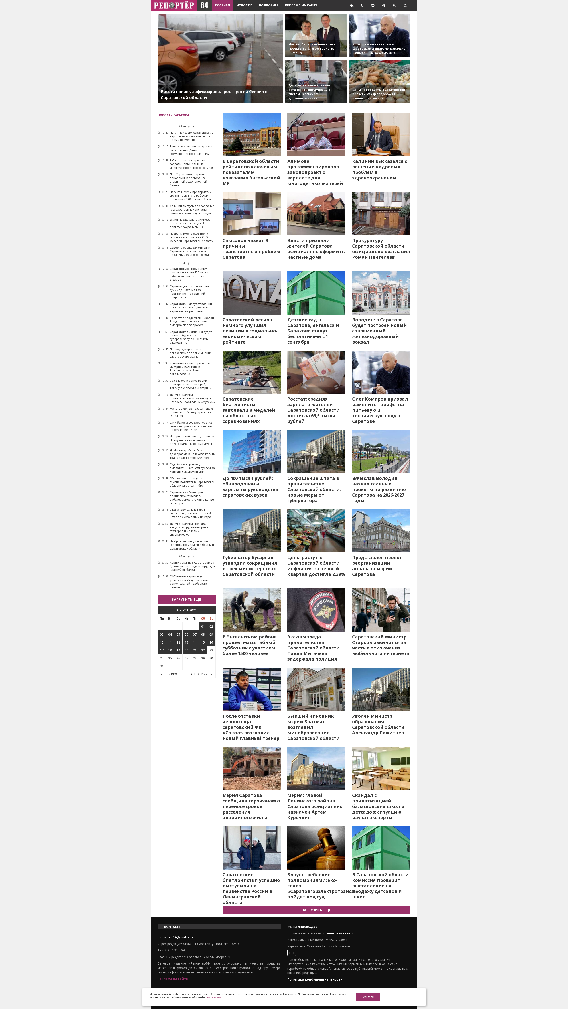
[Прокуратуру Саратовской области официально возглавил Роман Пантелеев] (381, 213)
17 (162, 650)
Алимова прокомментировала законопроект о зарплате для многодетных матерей (315, 172)
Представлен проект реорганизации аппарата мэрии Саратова (377, 565)
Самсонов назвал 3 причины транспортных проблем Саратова (251, 248)
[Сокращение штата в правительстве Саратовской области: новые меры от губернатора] (316, 451)
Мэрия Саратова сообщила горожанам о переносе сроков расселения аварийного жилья (251, 806)
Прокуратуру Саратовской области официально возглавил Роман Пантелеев (381, 248)
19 (178, 650)
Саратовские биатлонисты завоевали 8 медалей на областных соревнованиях (249, 410)
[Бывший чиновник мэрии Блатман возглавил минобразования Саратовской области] (316, 689)
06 (186, 634)
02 (211, 626)
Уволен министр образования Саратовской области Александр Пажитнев (378, 724)
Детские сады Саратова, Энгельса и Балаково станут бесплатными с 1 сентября (313, 331)
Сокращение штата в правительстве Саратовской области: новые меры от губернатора (314, 489)
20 (186, 650)
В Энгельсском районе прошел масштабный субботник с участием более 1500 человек (250, 645)
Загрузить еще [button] (186, 599)
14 (195, 642)
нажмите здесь (213, 996)
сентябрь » (199, 674)
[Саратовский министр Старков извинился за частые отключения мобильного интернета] (381, 610)
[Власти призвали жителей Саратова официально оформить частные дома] (316, 213)
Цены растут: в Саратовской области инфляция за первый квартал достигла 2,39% (316, 565)
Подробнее (268, 5)
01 (203, 626)
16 (211, 642)
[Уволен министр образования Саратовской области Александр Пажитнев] (381, 689)
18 (170, 650)
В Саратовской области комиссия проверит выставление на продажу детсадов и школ (380, 886)
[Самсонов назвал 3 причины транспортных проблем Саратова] (252, 213)
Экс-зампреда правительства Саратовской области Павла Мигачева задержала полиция (313, 648)
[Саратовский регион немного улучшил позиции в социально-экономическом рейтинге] (252, 293)
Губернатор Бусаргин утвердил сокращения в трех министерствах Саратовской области (250, 565)
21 (195, 650)
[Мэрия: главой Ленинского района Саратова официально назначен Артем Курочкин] (316, 768)
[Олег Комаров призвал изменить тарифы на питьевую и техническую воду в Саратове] (381, 372)
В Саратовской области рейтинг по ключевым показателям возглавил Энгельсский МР (251, 172)
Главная (222, 5)
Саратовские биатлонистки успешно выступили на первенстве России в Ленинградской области (251, 888)
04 (170, 634)
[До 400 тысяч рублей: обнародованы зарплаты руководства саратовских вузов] (252, 451)
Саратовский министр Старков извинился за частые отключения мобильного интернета (380, 645)
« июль (174, 674)
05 (178, 634)
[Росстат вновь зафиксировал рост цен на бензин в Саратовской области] (220, 58)
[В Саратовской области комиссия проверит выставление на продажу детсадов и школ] (381, 848)
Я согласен (368, 997)
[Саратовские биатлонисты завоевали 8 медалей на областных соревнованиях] (252, 372)
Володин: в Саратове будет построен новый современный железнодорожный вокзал (379, 331)
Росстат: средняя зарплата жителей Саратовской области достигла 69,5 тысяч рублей (313, 410)
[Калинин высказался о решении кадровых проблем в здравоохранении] (381, 134)
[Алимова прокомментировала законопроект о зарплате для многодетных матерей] (316, 134)
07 (195, 634)
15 (203, 642)
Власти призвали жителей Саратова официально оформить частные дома (316, 248)
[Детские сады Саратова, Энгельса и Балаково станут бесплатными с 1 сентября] (316, 293)
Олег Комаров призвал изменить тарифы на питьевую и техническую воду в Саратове (380, 410)
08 (203, 634)
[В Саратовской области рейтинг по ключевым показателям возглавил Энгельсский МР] (252, 134)
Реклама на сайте (301, 5)
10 (162, 642)
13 (186, 642)
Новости (244, 5)
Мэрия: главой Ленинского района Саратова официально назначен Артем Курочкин (315, 806)
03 (162, 634)
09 (211, 634)
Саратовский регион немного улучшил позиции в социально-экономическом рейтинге (250, 331)
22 (203, 650)
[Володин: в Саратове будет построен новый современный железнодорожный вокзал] (381, 293)
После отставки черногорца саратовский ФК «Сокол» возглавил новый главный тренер (251, 727)
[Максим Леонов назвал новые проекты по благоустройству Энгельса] (316, 35)
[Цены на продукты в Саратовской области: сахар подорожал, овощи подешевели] (380, 81)
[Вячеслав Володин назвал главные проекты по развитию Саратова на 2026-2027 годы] (381, 451)
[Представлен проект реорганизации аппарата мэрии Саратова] (381, 530)
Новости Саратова (173, 115)
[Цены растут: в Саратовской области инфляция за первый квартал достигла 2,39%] (316, 530)
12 (178, 642)
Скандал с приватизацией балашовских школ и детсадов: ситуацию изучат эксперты (378, 806)
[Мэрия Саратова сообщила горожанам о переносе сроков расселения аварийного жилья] (252, 768)
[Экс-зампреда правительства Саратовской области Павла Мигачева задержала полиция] (316, 610)
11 (170, 642)
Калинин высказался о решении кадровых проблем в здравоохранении (380, 169)
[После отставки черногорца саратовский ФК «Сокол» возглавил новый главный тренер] (252, 689)
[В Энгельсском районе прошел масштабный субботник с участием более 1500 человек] (252, 610)
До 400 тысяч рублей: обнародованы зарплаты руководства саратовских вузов (250, 486)
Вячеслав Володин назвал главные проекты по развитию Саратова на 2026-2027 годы (379, 489)
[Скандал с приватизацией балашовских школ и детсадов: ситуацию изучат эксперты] (381, 768)
